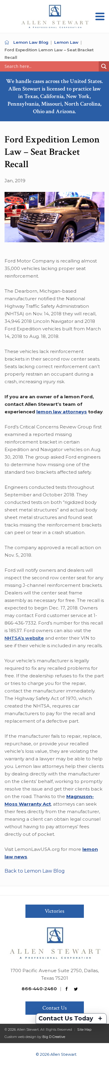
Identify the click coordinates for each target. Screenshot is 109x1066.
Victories (54, 911)
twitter (76, 989)
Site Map (84, 1029)
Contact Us (54, 1007)
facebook (66, 989)
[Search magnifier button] (104, 66)
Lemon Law (66, 42)
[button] (99, 16)
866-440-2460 (39, 988)
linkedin (85, 989)
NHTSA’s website (24, 638)
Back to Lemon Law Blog (35, 871)
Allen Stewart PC (7, 42)
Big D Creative (53, 1037)
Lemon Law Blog (30, 42)
